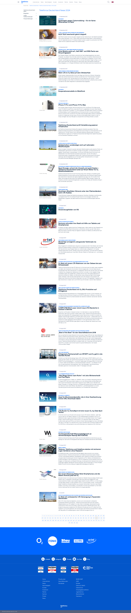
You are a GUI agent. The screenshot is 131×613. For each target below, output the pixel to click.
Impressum (79, 596)
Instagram (58, 559)
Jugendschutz (80, 592)
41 (73, 518)
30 (45, 518)
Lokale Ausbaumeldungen (28, 16)
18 (78, 515)
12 (64, 515)
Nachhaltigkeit (48, 2)
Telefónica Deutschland (34, 5)
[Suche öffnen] (108, 2)
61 (60, 520)
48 (91, 518)
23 (90, 515)
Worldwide (61, 583)
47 (88, 518)
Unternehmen (36, 2)
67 (76, 520)
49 (93, 518)
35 (57, 518)
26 (98, 515)
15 (71, 515)
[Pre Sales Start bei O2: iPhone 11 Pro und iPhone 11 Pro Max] (71, 109)
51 (98, 518)
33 (52, 518)
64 (68, 520)
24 (93, 515)
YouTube (79, 559)
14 (69, 515)
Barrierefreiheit (80, 594)
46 (86, 518)
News (80, 2)
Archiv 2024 (54, 5)
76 (98, 520)
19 (80, 515)
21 (85, 515)
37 (63, 518)
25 (96, 515)
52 (101, 518)
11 (62, 515)
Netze (42, 2)
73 (91, 520)
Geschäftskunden (63, 581)
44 (81, 518)
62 (63, 520)
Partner (66, 2)
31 (47, 518)
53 (104, 518)
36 (60, 518)
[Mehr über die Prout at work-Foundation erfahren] (88, 569)
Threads (69, 559)
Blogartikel (26, 13)
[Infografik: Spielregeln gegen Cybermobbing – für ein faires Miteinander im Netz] (71, 20)
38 (65, 518)
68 (78, 520)
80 (72, 522)
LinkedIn (47, 559)
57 (50, 520)
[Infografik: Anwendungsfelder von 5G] (71, 209)
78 (103, 520)
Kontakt (78, 583)
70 (84, 520)
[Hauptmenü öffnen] (18, 2)
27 (101, 515)
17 (76, 515)
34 (55, 518)
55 (45, 520)
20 (83, 515)
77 (101, 520)
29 (42, 518)
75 (96, 520)
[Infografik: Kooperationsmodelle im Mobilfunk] (71, 91)
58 (53, 520)
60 (58, 520)
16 (73, 515)
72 (88, 520)
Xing (88, 559)
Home (44, 579)
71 (86, 520)
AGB (77, 581)
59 (55, 520)
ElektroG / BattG (80, 585)
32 (50, 518)
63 (66, 520)
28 (103, 515)
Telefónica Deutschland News (45, 5)
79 (69, 522)
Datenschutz (79, 587)
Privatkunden (62, 579)
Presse (76, 2)
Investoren (60, 2)
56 (48, 520)
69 (81, 520)
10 (60, 515)
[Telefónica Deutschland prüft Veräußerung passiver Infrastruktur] (71, 128)
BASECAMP (79, 579)
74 (93, 520)
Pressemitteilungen (28, 18)
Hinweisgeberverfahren (82, 590)
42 (75, 518)
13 (66, 515)
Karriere (71, 2)
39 (68, 518)
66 (73, 520)
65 (71, 520)
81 (74, 522)
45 (83, 518)
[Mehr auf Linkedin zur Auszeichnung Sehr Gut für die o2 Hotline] (64, 569)
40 (70, 518)
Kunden (55, 2)
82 (77, 522)
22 (88, 515)
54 (42, 520)
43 (78, 518)
